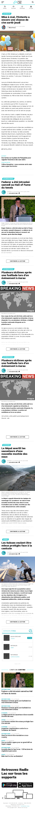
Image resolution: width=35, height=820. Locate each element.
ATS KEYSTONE (13, 193)
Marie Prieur (12, 27)
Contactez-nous (25, 806)
